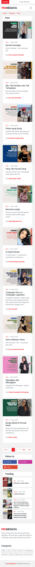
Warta (15, 500)
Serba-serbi (18, 554)
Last (29, 450)
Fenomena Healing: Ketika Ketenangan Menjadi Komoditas (20, 515)
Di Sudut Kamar (13, 252)
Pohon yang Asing (14, 128)
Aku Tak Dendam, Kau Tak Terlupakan (17, 86)
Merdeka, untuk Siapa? (21, 483)
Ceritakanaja (28, 550)
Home (5, 13)
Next (23, 450)
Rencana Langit (13, 209)
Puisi (18, 13)
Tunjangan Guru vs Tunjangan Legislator (15, 293)
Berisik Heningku (13, 45)
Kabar (4, 550)
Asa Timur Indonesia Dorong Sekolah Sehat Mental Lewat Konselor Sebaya (21, 504)
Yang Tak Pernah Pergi (16, 169)
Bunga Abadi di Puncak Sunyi (16, 424)
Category (12, 13)
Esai (15, 481)
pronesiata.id (11, 563)
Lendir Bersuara (24, 2)
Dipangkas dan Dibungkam (12, 381)
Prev (5, 450)
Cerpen (15, 491)
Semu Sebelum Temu (15, 339)
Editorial (4, 554)
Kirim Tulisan (28, 554)
